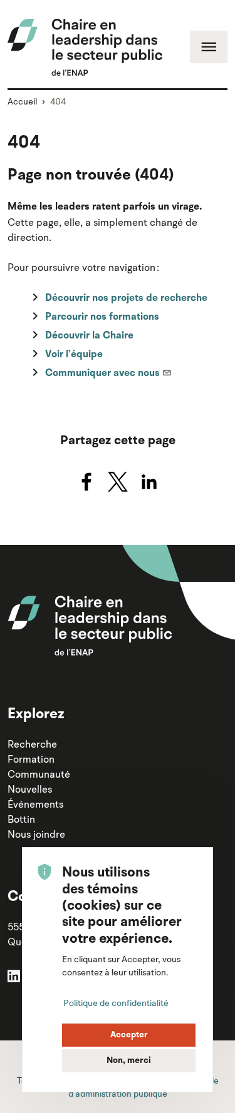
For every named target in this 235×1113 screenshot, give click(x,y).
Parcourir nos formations (102, 317)
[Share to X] (118, 482)
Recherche (32, 744)
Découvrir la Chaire (89, 336)
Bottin (21, 819)
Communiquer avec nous (102, 373)
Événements (35, 804)
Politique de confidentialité (116, 1003)
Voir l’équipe (74, 355)
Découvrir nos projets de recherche (126, 298)
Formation (31, 759)
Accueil (22, 101)
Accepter (129, 1034)
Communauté (39, 774)
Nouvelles (30, 789)
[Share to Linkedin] (149, 482)
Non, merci (129, 1060)
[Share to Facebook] (86, 482)
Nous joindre (36, 834)
